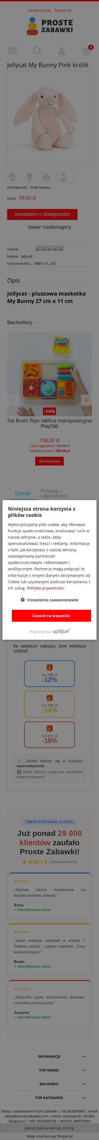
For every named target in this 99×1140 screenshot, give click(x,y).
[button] (49, 600)
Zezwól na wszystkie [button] (51, 615)
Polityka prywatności (45, 588)
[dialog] (49, 570)
